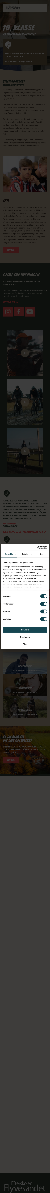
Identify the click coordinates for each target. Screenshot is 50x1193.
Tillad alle (25, 630)
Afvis (25, 644)
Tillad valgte (25, 637)
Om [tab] (40, 554)
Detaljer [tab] (25, 554)
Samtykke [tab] (9, 554)
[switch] (43, 604)
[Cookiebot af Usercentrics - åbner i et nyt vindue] (36, 547)
